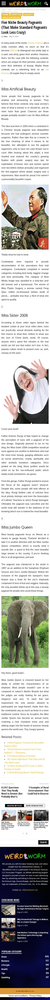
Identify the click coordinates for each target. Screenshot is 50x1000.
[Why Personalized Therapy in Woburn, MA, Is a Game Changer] (8, 923)
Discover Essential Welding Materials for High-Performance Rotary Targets (33, 907)
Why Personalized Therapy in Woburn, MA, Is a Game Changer (32, 920)
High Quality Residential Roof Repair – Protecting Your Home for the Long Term (7, 825)
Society (28, 14)
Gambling (5, 977)
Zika (5, 36)
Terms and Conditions (18, 995)
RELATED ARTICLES (14, 805)
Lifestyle (16, 14)
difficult (13, 50)
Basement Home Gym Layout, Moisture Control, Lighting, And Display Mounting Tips (41, 825)
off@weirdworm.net (30, 890)
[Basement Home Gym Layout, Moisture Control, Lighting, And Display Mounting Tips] (41, 815)
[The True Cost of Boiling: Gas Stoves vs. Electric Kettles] (25, 815)
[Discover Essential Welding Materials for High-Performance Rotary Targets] (8, 910)
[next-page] (26, 833)
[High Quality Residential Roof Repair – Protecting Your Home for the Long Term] (8, 815)
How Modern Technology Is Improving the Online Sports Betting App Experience (32, 935)
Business (5, 960)
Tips (3, 973)
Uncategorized (11, 17)
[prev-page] (23, 833)
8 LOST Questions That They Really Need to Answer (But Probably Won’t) (11, 792)
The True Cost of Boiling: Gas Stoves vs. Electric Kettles (24, 823)
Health (4, 969)
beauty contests (35, 43)
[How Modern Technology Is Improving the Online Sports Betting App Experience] (8, 936)
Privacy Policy (35, 995)
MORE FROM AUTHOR (34, 805)
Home (3, 10)
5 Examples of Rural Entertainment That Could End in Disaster (38, 790)
